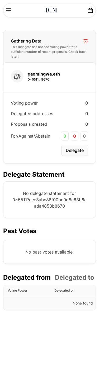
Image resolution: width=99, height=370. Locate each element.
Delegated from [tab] (27, 277)
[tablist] (48, 277)
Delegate (75, 150)
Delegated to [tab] (74, 277)
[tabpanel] (49, 297)
